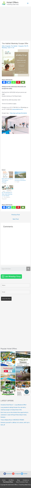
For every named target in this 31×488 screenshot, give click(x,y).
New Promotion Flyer (22, 482)
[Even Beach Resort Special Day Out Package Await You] (8, 388)
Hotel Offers (12, 2)
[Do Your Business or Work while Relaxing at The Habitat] (7, 188)
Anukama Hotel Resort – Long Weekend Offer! (13, 405)
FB (25, 46)
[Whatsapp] (13, 82)
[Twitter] (9, 82)
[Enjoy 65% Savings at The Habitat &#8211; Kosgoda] (7, 175)
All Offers (11, 480)
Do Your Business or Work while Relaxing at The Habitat (7, 194)
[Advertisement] (15, 22)
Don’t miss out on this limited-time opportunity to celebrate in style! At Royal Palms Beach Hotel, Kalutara (14, 415)
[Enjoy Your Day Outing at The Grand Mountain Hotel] (8, 359)
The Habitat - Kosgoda (17, 46)
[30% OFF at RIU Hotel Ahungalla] (8, 373)
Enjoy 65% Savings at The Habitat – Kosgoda (7, 180)
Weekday (4, 47)
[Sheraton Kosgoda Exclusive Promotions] (20, 175)
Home (3, 480)
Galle (3, 46)
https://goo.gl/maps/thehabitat (18, 113)
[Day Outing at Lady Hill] (23, 388)
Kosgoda (7, 46)
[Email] (23, 82)
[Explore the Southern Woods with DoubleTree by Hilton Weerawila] (23, 359)
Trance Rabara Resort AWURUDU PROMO (12, 420)
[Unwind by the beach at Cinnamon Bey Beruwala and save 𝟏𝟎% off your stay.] (23, 373)
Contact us (26, 480)
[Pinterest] (18, 82)
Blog (18, 480)
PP (27, 46)
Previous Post (16, 214)
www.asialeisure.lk (17, 109)
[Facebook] (4, 82)
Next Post (16, 219)
